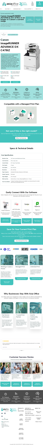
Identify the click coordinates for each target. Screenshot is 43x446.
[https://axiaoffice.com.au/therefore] (37, 204)
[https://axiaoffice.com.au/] (15, 4)
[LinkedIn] (4, 413)
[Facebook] (2, 416)
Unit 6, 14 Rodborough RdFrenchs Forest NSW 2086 (5, 426)
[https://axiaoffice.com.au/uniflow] (16, 204)
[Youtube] (2, 413)
